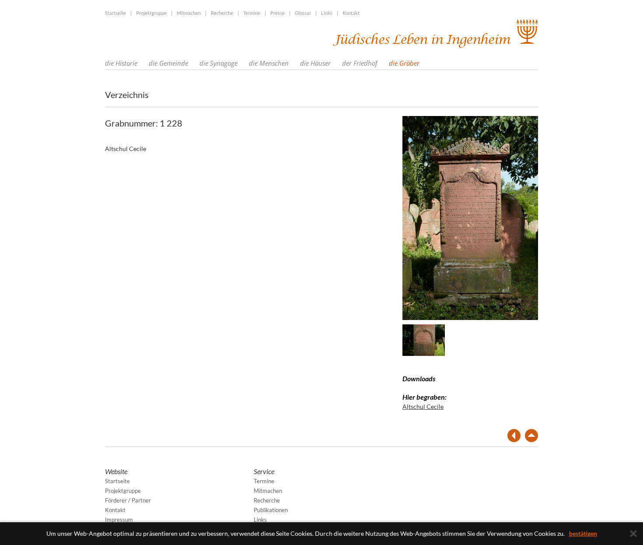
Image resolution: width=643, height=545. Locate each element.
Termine (251, 13)
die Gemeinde (168, 63)
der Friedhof (359, 63)
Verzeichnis (127, 94)
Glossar (303, 13)
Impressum (119, 519)
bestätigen (583, 533)
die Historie (121, 63)
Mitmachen (189, 13)
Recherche (222, 13)
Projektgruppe (151, 13)
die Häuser (315, 63)
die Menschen (269, 63)
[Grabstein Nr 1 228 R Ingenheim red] (423, 339)
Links (326, 13)
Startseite (115, 13)
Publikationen (271, 509)
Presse (277, 13)
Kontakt (351, 13)
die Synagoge (218, 63)
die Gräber (404, 63)
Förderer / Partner (128, 500)
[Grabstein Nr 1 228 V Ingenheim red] (470, 217)
